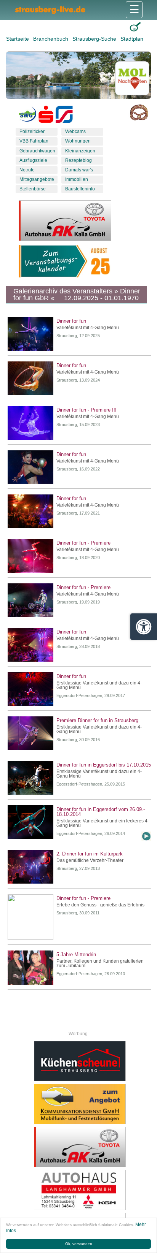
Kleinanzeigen (80, 151)
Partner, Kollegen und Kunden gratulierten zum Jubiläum (100, 963)
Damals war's (79, 170)
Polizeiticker (32, 131)
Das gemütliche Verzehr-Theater (89, 860)
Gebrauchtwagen (37, 151)
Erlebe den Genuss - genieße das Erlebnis (100, 905)
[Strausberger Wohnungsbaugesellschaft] (27, 116)
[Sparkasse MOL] (45, 116)
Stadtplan (131, 39)
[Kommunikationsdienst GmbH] (79, 1104)
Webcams (75, 131)
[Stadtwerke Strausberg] (64, 116)
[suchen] (135, 27)
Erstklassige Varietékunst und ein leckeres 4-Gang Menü (102, 823)
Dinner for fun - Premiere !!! (86, 409)
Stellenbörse (32, 189)
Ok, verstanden (78, 1244)
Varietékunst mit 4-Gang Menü (87, 327)
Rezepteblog (78, 160)
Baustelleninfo (80, 189)
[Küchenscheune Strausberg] (79, 1061)
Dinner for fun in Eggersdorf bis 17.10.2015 (103, 764)
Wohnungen (78, 141)
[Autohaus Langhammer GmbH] (79, 1190)
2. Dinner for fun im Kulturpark (89, 853)
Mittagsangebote (36, 179)
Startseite (18, 39)
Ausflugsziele (33, 160)
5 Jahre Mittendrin (76, 954)
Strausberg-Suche (95, 39)
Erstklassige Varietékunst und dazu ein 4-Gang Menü (99, 685)
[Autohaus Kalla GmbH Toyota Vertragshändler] (79, 1147)
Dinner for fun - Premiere (83, 542)
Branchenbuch (51, 39)
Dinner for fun (71, 320)
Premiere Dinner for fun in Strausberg (97, 720)
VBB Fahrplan (33, 141)
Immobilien (76, 179)
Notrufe (27, 170)
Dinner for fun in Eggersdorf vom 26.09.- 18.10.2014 (100, 812)
